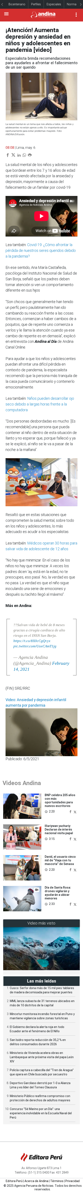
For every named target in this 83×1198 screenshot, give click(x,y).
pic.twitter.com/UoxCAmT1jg (34, 646)
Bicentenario (17, 4)
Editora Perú (14, 1181)
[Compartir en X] (75, 811)
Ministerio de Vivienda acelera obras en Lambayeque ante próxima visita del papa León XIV (42, 1057)
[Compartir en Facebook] (71, 811)
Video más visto (41, 923)
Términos (56, 1181)
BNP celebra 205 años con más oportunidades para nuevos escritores (60, 800)
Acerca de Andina (36, 1181)
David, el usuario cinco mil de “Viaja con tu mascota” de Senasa (60, 860)
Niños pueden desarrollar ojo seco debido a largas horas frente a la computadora (40, 404)
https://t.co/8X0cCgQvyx (31, 641)
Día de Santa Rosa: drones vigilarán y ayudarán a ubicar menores (58, 893)
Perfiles (36, 4)
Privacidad (72, 1181)
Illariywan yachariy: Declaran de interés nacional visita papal (59, 829)
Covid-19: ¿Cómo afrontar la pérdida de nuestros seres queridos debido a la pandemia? (41, 250)
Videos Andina (22, 783)
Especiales (54, 4)
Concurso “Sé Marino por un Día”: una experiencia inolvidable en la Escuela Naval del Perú (41, 1113)
